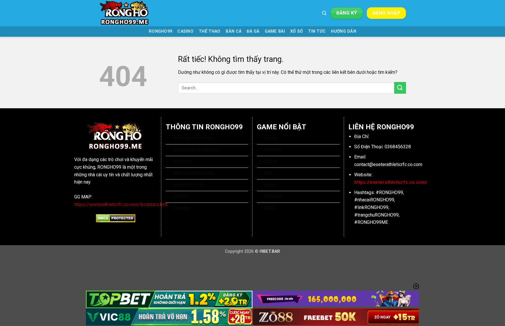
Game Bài (275, 31)
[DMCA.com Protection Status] (115, 218)
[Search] (324, 13)
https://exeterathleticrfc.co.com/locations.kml (120, 204)
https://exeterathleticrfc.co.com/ (390, 182)
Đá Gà (253, 31)
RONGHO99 (160, 31)
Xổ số (296, 31)
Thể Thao (209, 31)
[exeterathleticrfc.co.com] (128, 13)
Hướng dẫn (343, 31)
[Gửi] (400, 87)
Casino (185, 31)
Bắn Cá (233, 31)
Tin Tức (317, 31)
